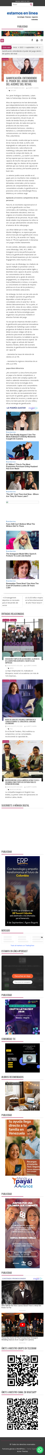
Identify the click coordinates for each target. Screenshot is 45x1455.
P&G (11, 729)
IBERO (12, 668)
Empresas (5, 59)
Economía (6, 681)
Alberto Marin (33, 88)
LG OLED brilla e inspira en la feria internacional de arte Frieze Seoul (34, 600)
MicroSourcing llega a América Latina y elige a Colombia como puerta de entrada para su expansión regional (22, 782)
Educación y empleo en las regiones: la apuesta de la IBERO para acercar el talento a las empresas (22, 661)
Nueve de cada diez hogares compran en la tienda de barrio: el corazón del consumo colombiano (20, 721)
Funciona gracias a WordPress (13, 1449)
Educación (6, 620)
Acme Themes (22, 1451)
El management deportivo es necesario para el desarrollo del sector (10, 601)
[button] (39, 1449)
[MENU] (2, 40)
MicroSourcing (15, 789)
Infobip (13, 91)
